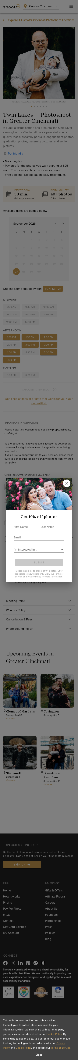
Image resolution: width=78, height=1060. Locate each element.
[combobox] (36, 549)
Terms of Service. (61, 1048)
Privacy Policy (34, 576)
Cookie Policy (54, 1034)
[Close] (66, 483)
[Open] (62, 549)
